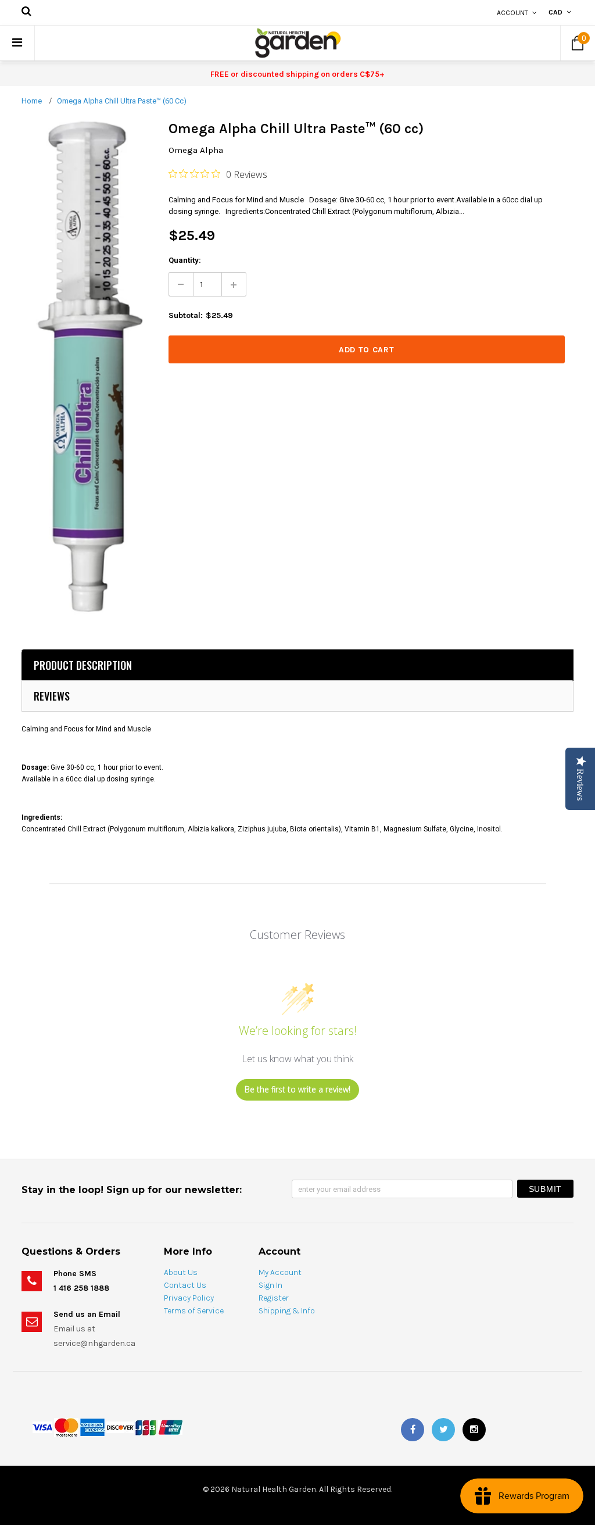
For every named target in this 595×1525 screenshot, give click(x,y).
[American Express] (92, 1427)
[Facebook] (412, 1429)
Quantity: (185, 260)
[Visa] (42, 1427)
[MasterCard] (66, 1427)
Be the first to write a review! (297, 1089)
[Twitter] (443, 1429)
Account (512, 13)
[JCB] (145, 1427)
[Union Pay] (170, 1427)
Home (31, 101)
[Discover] (120, 1427)
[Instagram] (474, 1429)
